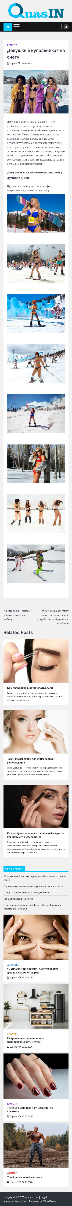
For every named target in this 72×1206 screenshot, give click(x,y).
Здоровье (13, 965)
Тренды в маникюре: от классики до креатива (27, 892)
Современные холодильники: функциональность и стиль (33, 886)
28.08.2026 (27, 977)
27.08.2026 (27, 1182)
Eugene (13, 63)
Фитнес (12, 1173)
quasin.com (31, 1197)
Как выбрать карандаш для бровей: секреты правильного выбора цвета (35, 835)
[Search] (66, 26)
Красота (12, 45)
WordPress (49, 1201)
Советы (12, 1034)
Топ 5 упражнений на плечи (18, 898)
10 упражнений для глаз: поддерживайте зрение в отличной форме (32, 970)
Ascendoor (20, 1201)
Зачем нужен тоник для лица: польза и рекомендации (31, 760)
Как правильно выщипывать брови (30, 688)
